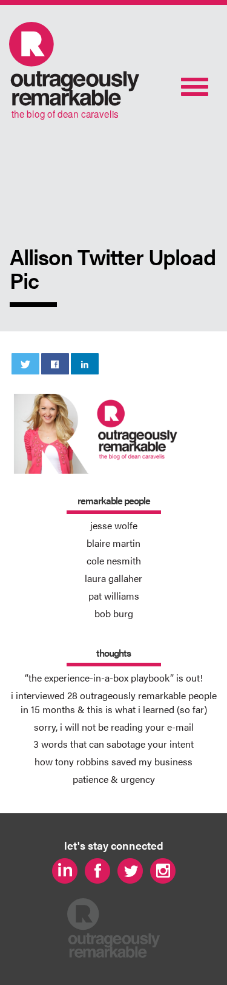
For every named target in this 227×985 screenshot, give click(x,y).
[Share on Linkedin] (85, 363)
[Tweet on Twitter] (26, 363)
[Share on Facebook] (55, 363)
